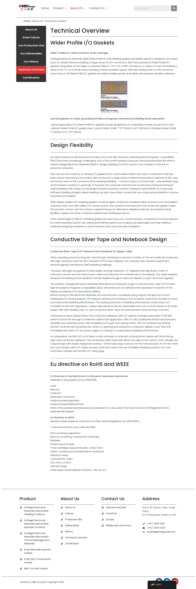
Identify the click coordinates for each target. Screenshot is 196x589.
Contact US (96, 8)
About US (76, 8)
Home (45, 8)
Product (58, 8)
